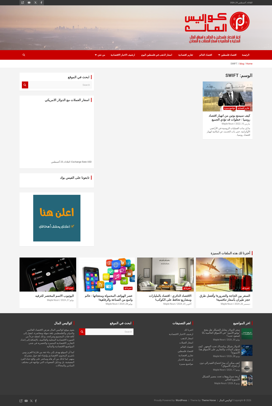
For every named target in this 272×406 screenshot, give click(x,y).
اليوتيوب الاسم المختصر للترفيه (54, 296)
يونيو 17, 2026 (233, 369)
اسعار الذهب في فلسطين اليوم (156, 54)
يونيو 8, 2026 (234, 383)
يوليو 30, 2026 (233, 339)
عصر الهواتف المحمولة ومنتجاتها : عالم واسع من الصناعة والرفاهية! (109, 298)
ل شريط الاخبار (185, 359)
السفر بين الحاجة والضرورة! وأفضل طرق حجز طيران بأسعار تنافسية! (225, 298)
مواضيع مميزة (229, 108)
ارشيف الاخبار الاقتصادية (123, 54)
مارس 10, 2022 (242, 123)
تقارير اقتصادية (185, 54)
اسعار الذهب (187, 338)
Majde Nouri (228, 123)
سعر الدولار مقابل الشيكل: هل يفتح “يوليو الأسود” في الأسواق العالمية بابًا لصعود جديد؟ (221, 332)
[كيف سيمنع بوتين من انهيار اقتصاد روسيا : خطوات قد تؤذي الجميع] (228, 96)
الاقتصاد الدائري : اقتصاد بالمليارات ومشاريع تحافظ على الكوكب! (170, 298)
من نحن (101, 54)
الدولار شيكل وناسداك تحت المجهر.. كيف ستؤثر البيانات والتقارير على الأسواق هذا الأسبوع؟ (219, 349)
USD (89, 161)
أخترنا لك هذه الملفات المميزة (230, 253)
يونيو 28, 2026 (233, 356)
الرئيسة (245, 54)
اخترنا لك (245, 288)
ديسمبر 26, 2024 (242, 304)
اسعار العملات (186, 342)
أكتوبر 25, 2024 (184, 304)
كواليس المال (225, 400)
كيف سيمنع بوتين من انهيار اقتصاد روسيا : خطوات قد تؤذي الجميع (229, 117)
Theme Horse (209, 400)
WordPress (181, 400)
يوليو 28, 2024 (126, 304)
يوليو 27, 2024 (67, 300)
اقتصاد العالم (205, 54)
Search (25, 85)
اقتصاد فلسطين (228, 54)
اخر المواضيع (241, 323)
